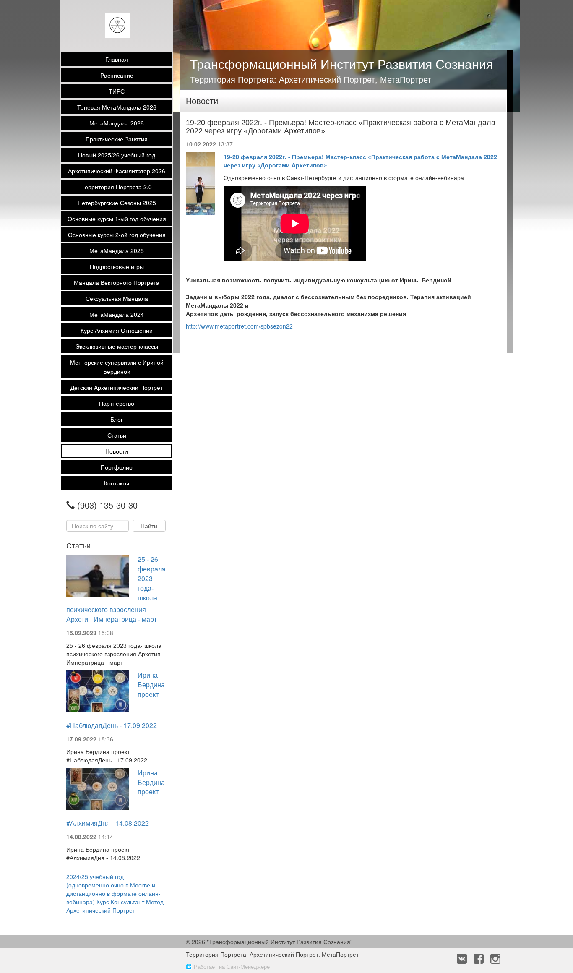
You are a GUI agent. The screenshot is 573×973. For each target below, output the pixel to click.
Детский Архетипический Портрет (116, 387)
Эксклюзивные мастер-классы (117, 346)
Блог (116, 419)
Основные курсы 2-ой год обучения (117, 234)
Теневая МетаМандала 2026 (116, 107)
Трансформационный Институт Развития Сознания (341, 63)
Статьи (116, 435)
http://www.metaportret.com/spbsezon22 (239, 326)
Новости (116, 451)
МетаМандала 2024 (116, 314)
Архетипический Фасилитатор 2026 (116, 171)
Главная (116, 59)
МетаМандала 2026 (116, 123)
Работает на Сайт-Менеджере (232, 966)
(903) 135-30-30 (107, 505)
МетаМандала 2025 (116, 250)
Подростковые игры (117, 266)
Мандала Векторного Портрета (116, 282)
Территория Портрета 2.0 (116, 187)
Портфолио (117, 467)
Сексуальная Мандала (117, 298)
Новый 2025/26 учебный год (116, 155)
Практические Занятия (117, 139)
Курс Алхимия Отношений (117, 330)
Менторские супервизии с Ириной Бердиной (117, 367)
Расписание (116, 75)
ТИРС (117, 91)
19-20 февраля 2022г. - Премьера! (275, 156)
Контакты (116, 483)
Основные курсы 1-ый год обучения (117, 218)
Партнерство (116, 403)
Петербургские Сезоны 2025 (117, 202)
